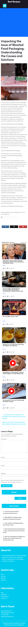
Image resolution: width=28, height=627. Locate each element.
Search (14, 492)
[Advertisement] (14, 23)
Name (3, 457)
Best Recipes (14, 1)
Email (3, 465)
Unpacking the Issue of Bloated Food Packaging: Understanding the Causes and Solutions (13, 416)
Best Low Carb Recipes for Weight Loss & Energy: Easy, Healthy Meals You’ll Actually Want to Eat (14, 538)
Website (3, 473)
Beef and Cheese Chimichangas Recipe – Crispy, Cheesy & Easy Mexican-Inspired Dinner (14, 530)
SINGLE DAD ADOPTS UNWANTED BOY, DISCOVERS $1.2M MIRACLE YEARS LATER (14, 423)
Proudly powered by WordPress (11, 623)
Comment (4, 439)
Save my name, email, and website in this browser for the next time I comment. (12, 481)
